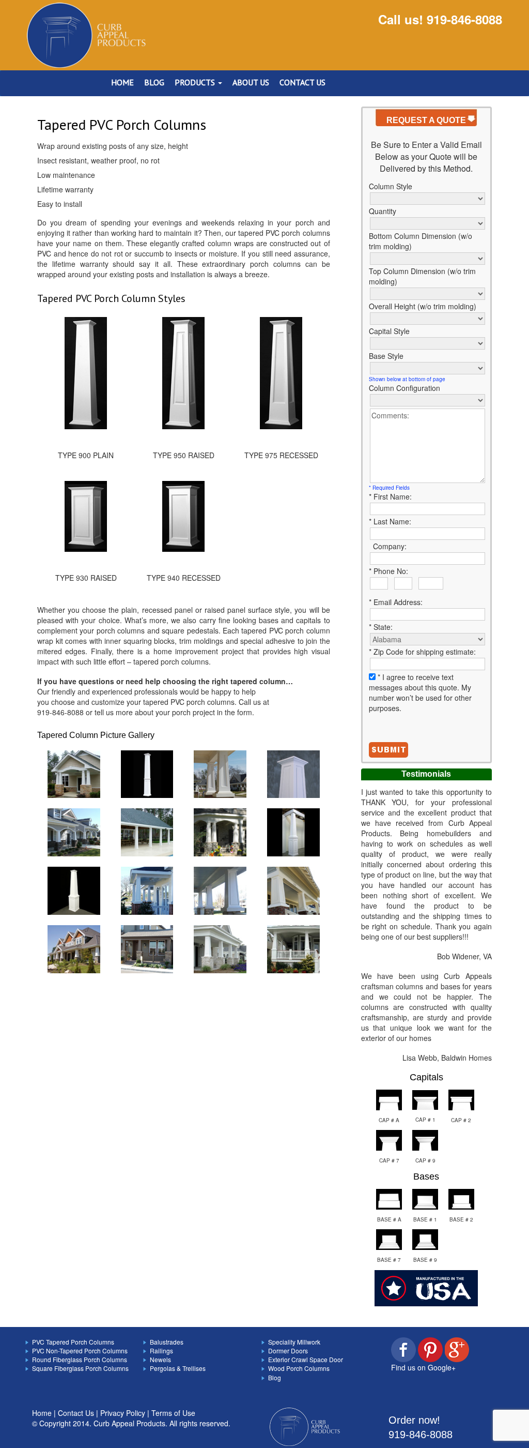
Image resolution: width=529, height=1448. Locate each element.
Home (42, 1413)
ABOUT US (250, 82)
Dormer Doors (288, 1350)
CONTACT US (302, 82)
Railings (161, 1350)
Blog (274, 1377)
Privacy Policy (122, 1413)
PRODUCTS (196, 82)
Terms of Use (173, 1413)
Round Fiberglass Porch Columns (79, 1359)
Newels (160, 1359)
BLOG (154, 82)
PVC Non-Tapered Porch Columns (80, 1350)
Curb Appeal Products (129, 1423)
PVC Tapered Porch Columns (73, 1341)
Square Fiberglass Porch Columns (80, 1368)
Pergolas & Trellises (178, 1368)
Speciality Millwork (294, 1341)
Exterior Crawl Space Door (305, 1359)
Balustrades (166, 1341)
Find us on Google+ (423, 1367)
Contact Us (76, 1413)
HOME (122, 82)
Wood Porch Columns (299, 1368)
